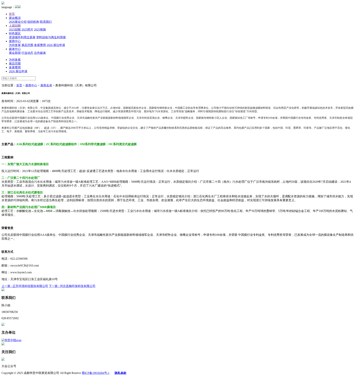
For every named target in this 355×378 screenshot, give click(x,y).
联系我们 (46, 21)
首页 (12, 14)
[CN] (16, 7)
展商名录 (46, 85)
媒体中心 (15, 48)
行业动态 (27, 52)
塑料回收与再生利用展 (51, 37)
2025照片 (27, 29)
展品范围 (27, 45)
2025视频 (40, 29)
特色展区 (15, 33)
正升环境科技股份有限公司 (24, 286)
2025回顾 (15, 29)
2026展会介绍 (18, 21)
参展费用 (40, 45)
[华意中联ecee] (11, 340)
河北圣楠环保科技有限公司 (72, 286)
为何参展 (15, 45)
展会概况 (15, 17)
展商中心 (15, 41)
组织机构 (33, 21)
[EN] (19, 7)
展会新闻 (15, 52)
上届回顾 (15, 25)
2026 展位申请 (56, 45)
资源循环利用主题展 (22, 37)
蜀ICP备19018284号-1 (95, 372)
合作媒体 (40, 52)
